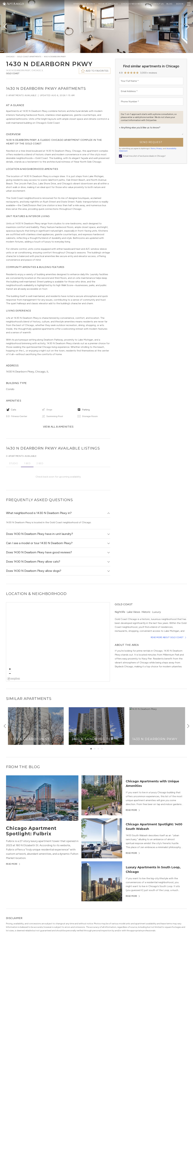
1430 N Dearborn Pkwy (55, 57)
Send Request (151, 142)
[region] (58, 642)
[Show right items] (188, 726)
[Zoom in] (10, 669)
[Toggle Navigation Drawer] (189, 4)
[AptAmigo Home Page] (15, 3)
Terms (153, 148)
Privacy (159, 148)
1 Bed (27, 463)
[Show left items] (5, 726)
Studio (13, 463)
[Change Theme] (4, 3)
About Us (158, 4)
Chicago (10, 57)
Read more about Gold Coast (167, 637)
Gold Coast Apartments (29, 57)
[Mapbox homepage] (13, 678)
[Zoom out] (10, 673)
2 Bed (39, 463)
